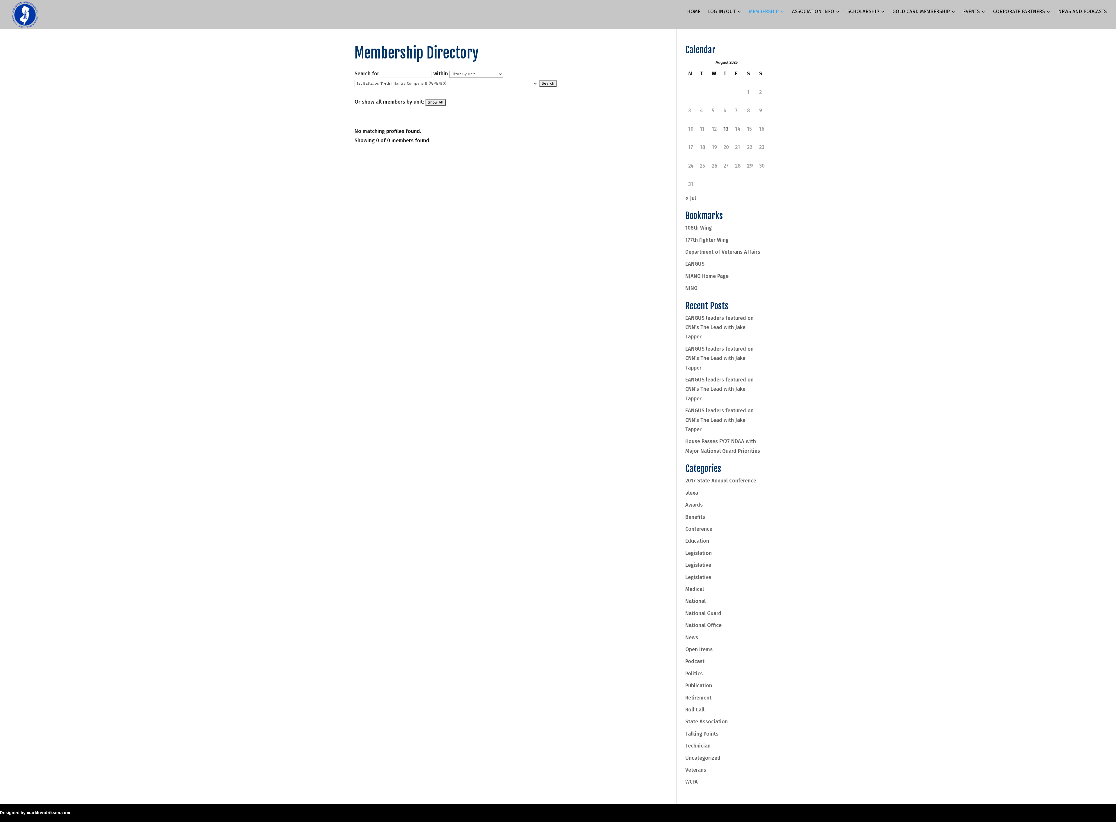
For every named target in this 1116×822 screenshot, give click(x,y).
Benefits (695, 517)
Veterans (695, 770)
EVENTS (971, 12)
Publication (698, 685)
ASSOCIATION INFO (813, 12)
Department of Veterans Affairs (722, 252)
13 (726, 129)
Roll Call (694, 709)
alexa (691, 493)
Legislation (698, 553)
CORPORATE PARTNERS (1019, 12)
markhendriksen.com (48, 812)
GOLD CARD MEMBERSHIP (921, 12)
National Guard (703, 613)
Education (697, 541)
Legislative (698, 565)
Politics (694, 673)
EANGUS (694, 264)
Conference (698, 529)
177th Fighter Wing (707, 240)
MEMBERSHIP (764, 12)
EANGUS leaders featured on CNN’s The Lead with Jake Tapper (719, 327)
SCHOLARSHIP (863, 12)
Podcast (694, 661)
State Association (706, 721)
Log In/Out (722, 12)
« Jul (690, 198)
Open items (699, 649)
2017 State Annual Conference (720, 480)
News (691, 637)
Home (693, 12)
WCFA (691, 782)
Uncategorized (702, 758)
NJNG (691, 288)
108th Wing (698, 228)
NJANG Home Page (707, 276)
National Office (703, 625)
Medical (694, 589)
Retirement (698, 698)
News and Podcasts (1082, 12)
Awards (694, 505)
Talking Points (701, 734)
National (695, 601)
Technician (698, 746)
